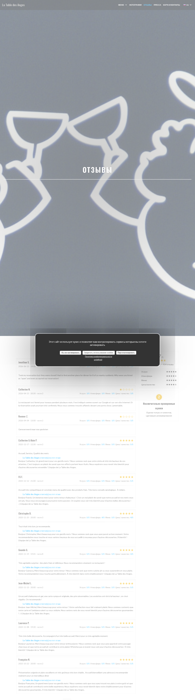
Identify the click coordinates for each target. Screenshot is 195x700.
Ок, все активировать (70, 352)
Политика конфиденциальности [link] (98, 356)
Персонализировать (126, 352)
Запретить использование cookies (98, 352)
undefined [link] (98, 359)
